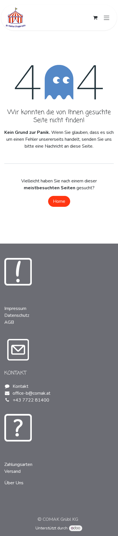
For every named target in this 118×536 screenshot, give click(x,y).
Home (59, 201)
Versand (12, 471)
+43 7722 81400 (31, 400)
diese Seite (81, 146)
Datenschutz (16, 315)
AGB (9, 322)
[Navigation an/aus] (106, 17)
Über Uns (13, 483)
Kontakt (20, 386)
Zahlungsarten (18, 464)
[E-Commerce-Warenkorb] (95, 17)
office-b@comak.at (31, 393)
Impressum (15, 308)
